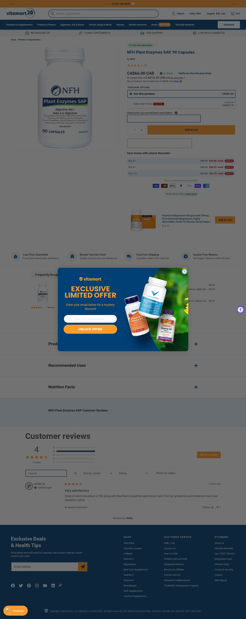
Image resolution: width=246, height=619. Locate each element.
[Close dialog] (184, 271)
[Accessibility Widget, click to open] (240, 309)
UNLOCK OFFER (90, 329)
